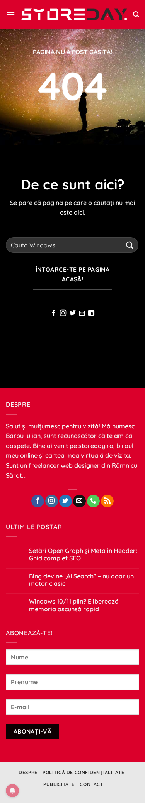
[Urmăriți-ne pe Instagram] (63, 313)
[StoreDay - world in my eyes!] (74, 14)
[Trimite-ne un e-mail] (82, 313)
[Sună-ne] (93, 501)
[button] (10, 14)
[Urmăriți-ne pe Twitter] (72, 313)
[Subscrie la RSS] (107, 501)
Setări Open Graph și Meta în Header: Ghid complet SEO (83, 554)
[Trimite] (130, 244)
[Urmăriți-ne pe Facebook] (53, 313)
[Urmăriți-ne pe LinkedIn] (91, 313)
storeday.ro (95, 446)
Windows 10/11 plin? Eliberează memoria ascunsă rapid (74, 605)
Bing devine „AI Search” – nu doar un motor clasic (81, 580)
